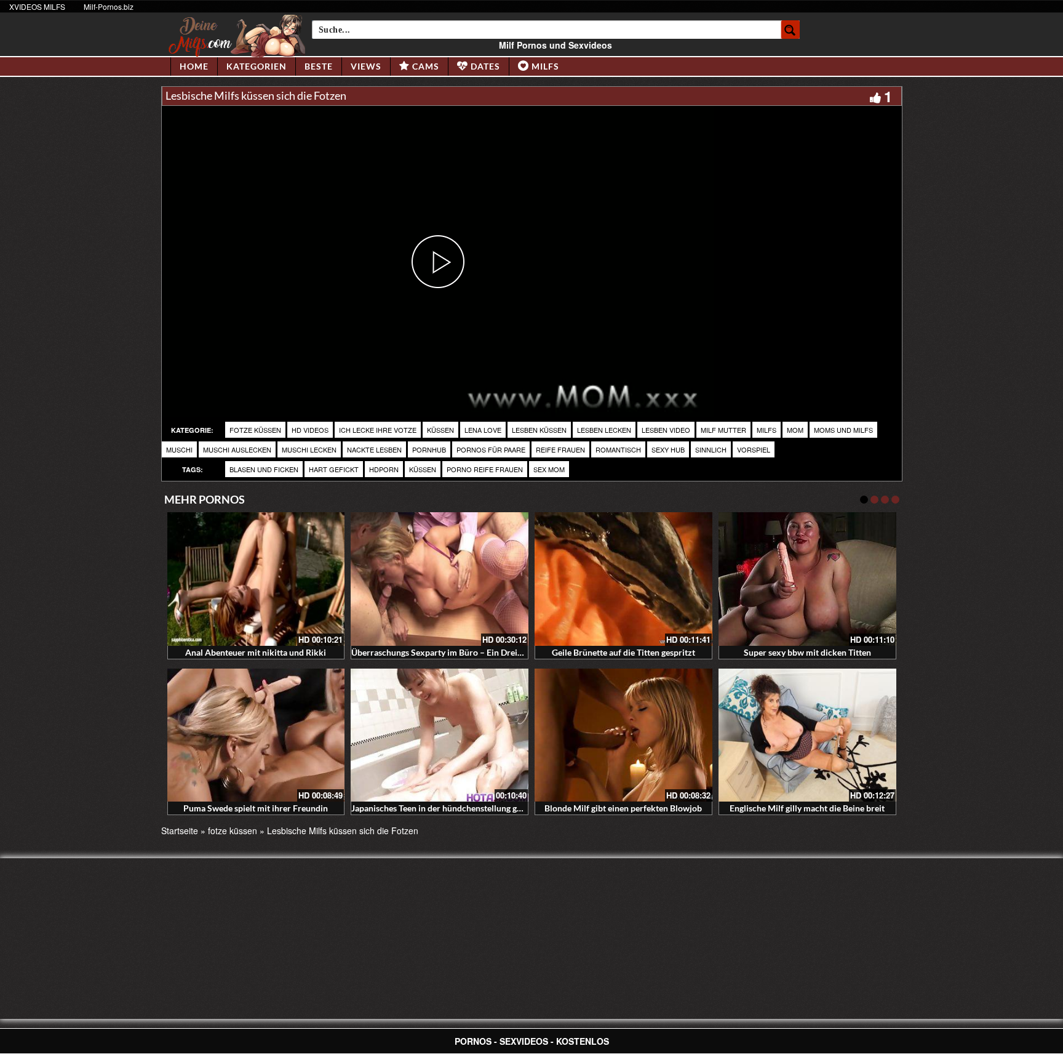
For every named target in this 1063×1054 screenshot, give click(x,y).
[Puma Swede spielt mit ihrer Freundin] (256, 735)
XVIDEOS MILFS (37, 6)
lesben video (666, 430)
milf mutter (723, 430)
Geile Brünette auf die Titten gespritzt (623, 652)
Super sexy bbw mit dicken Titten (807, 652)
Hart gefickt (334, 469)
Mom (795, 430)
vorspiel (753, 449)
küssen (440, 430)
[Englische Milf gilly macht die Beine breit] (807, 735)
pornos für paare (490, 449)
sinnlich (711, 449)
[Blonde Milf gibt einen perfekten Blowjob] (623, 735)
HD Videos (310, 430)
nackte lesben (374, 449)
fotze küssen (255, 430)
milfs (766, 430)
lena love (482, 430)
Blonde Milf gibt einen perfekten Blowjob (623, 808)
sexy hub (668, 449)
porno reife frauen (485, 469)
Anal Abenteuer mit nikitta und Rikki (255, 652)
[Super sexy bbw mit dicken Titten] (807, 579)
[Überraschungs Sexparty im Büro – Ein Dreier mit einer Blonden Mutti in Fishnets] (439, 579)
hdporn (384, 469)
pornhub (429, 449)
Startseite (179, 830)
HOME (194, 66)
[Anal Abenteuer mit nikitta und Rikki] (256, 579)
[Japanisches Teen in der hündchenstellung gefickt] (439, 735)
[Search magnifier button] (790, 29)
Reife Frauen (560, 449)
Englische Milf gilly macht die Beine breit (807, 808)
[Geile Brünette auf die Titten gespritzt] (623, 579)
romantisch (618, 449)
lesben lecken (604, 430)
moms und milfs (843, 430)
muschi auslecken (237, 449)
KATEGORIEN (256, 66)
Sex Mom (549, 469)
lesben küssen (539, 430)
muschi (179, 449)
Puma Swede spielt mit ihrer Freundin (255, 808)
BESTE (319, 66)
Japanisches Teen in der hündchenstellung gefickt (444, 808)
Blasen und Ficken (263, 469)
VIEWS (366, 66)
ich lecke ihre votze (377, 430)
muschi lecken (309, 449)
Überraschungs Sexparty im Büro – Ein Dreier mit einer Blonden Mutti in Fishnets (506, 652)
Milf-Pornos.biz (108, 6)
